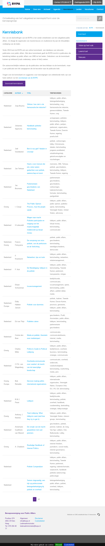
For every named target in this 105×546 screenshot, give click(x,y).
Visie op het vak (86, 45)
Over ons (36, 9)
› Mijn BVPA (97, 2)
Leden (79, 9)
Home (27, 9)
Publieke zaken (32, 321)
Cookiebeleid (39, 521)
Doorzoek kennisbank (14, 83)
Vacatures (89, 9)
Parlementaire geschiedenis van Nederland (33, 187)
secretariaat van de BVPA (28, 78)
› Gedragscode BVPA (82, 2)
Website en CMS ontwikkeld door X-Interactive (81, 514)
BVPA (91, 28)
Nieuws (82, 57)
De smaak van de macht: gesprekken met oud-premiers (36, 430)
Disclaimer (39, 518)
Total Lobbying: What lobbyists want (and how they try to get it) (36, 416)
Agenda (56, 9)
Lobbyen (30, 401)
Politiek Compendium (35, 467)
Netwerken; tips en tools (36, 257)
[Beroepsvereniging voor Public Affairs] (13, 4)
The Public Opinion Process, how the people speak (36, 207)
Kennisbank (68, 9)
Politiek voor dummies (35, 305)
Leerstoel (83, 51)
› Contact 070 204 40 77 (62, 2)
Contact (100, 9)
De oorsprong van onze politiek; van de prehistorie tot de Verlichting (36, 244)
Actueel (47, 9)
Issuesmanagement (34, 286)
